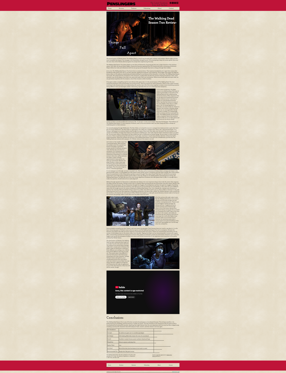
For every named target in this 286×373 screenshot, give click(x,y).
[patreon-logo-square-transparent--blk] (177, 3)
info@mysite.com (110, 371)
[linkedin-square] (173, 3)
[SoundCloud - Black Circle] (175, 3)
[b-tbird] (171, 3)
